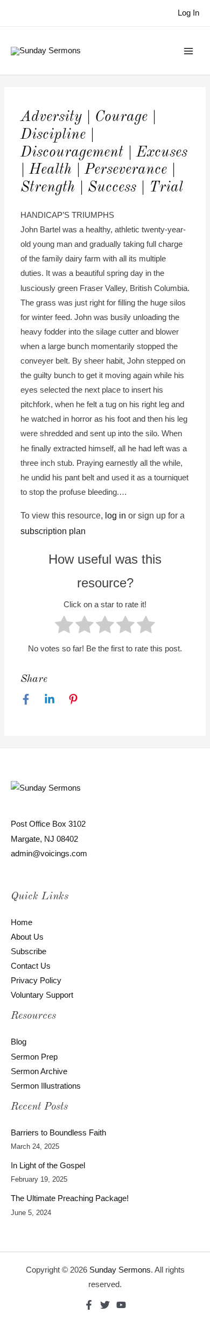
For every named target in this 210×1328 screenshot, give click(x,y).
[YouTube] (121, 1305)
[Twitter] (105, 1305)
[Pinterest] (73, 699)
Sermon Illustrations (46, 1086)
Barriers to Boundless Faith (58, 1132)
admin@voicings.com (49, 853)
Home (21, 922)
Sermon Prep (34, 1057)
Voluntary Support (42, 995)
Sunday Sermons (120, 1270)
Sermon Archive (39, 1071)
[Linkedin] (49, 699)
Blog (18, 1042)
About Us (27, 937)
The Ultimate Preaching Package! (70, 1198)
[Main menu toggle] (188, 50)
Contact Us (31, 966)
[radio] (64, 626)
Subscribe (28, 951)
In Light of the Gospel (48, 1165)
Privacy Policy (36, 980)
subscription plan (53, 531)
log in (115, 515)
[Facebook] (25, 699)
